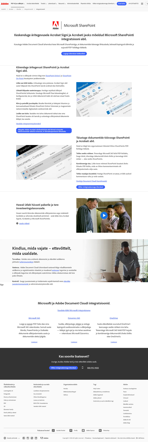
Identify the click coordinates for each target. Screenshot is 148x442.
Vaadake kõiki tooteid (40, 406)
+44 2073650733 (133, 3)
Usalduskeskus (127, 413)
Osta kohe (121, 4)
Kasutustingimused (98, 438)
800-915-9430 (93, 368)
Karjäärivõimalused (128, 395)
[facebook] (24, 438)
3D (4, 406)
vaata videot (24, 223)
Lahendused (52, 3)
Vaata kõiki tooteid (9, 416)
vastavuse (55, 270)
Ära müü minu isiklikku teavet (126, 438)
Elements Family (8, 409)
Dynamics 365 (74, 318)
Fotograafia (7, 394)
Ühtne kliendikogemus (40, 397)
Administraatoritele (73, 3)
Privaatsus (88, 438)
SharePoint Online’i (53, 76)
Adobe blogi (126, 423)
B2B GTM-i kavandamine (41, 403)
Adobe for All (127, 420)
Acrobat (11, 9)
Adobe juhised (97, 398)
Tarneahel (126, 410)
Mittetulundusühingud (69, 392)
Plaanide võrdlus (86, 3)
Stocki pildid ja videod (10, 412)
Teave (124, 392)
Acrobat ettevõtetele (33, 3)
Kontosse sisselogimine (130, 388)
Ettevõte (19, 9)
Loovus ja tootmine (39, 400)
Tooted (43, 3)
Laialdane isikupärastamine (41, 391)
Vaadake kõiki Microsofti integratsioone (73, 310)
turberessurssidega (26, 262)
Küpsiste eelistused (110, 438)
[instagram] (28, 438)
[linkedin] (36, 438)
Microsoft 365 (34, 318)
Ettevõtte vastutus (128, 404)
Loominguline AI (8, 391)
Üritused (125, 398)
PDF (5, 403)
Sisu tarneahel (38, 394)
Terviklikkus (126, 416)
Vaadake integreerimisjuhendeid (28, 124)
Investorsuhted (127, 407)
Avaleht (3, 9)
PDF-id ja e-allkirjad (17, 3)
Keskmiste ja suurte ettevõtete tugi (103, 401)
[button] (142, 4)
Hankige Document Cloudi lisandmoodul (91, 181)
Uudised (125, 401)
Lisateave (34, 342)
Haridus (65, 388)
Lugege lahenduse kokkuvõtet (74, 54)
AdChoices (141, 438)
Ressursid (61, 3)
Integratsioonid (28, 9)
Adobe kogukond (98, 395)
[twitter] (32, 438)
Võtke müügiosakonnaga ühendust (103, 3)
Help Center (96, 388)
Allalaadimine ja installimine (101, 392)
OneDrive (114, 318)
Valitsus (65, 395)
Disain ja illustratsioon (10, 397)
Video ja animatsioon (10, 400)
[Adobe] (4, 3)
